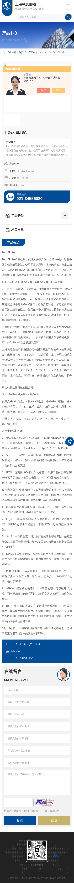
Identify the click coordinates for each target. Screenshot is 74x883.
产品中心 (33, 52)
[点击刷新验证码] (43, 802)
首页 (21, 52)
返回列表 (15, 651)
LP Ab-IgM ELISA (30, 644)
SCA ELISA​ (26, 657)
